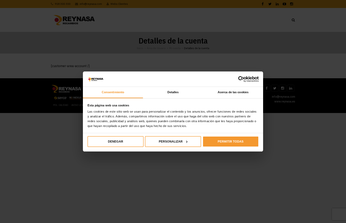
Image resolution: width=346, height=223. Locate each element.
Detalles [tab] (173, 92)
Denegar (115, 141)
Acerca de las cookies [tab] (233, 92)
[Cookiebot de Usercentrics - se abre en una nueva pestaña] (241, 79)
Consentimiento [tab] (113, 92)
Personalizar (171, 141)
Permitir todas (230, 141)
